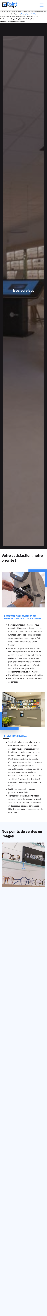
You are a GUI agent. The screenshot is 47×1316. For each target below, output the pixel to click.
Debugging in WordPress (29, 14)
